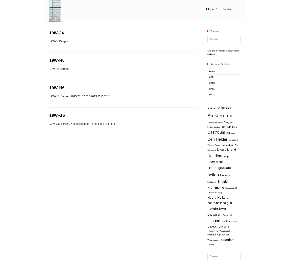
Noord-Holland (217, 197)
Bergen (228, 122)
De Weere (233, 140)
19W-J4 (56, 33)
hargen (227, 156)
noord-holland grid (219, 203)
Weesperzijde (225, 231)
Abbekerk (212, 108)
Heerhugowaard (219, 168)
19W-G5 (57, 115)
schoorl (213, 221)
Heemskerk (215, 162)
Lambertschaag (214, 192)
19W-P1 (211, 77)
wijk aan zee (223, 234)
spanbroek (227, 221)
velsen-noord (212, 231)
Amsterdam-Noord (215, 123)
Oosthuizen (216, 209)
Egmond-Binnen (213, 145)
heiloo (213, 174)
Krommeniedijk (231, 188)
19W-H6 (57, 87)
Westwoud (211, 235)
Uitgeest (212, 226)
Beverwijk (226, 127)
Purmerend (227, 215)
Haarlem (214, 156)
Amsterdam (219, 115)
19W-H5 (57, 60)
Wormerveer (213, 240)
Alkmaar (224, 108)
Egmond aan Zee (230, 145)
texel (235, 221)
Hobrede (225, 175)
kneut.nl (214, 54)
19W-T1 (211, 95)
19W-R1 (211, 83)
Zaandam (227, 240)
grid (233, 149)
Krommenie (215, 187)
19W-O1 (211, 71)
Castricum (216, 132)
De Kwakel (230, 133)
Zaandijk (210, 244)
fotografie (223, 149)
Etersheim (211, 150)
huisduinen (211, 182)
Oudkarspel (214, 214)
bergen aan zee (213, 127)
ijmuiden (224, 181)
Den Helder (217, 139)
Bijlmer (235, 127)
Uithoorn (224, 226)
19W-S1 (211, 89)
